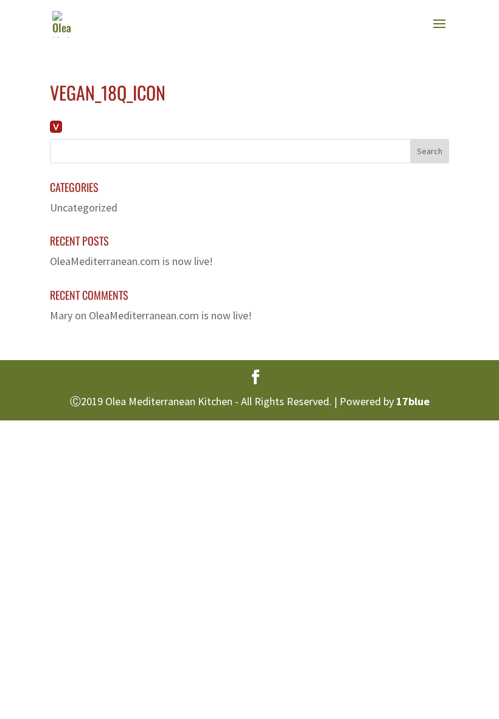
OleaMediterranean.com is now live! (131, 261)
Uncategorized (83, 207)
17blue (413, 401)
